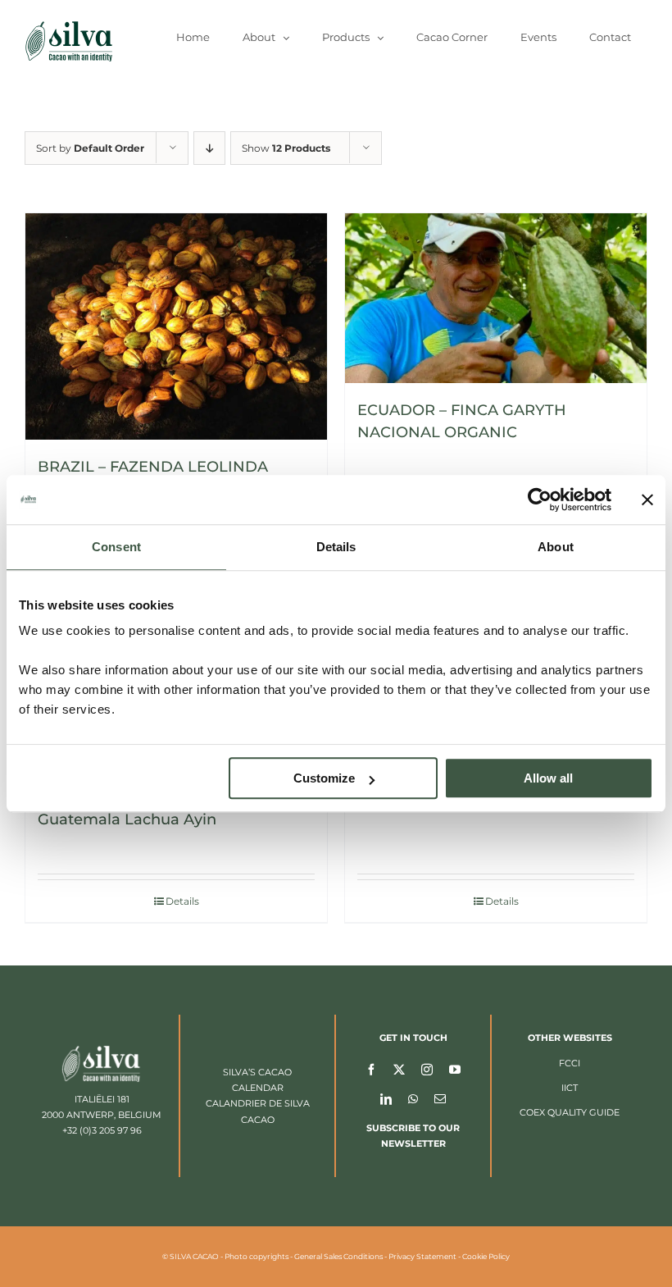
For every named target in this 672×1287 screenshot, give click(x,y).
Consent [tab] (116, 547)
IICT (569, 1087)
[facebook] (371, 1068)
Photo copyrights (256, 1256)
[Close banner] (647, 499)
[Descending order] (209, 148)
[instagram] (427, 1068)
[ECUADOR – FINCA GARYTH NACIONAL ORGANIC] (496, 298)
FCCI (569, 1063)
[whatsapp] (413, 1098)
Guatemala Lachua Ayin (127, 819)
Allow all (548, 778)
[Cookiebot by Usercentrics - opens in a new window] (539, 499)
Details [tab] (336, 547)
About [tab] (556, 547)
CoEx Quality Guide (570, 1112)
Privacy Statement (422, 1256)
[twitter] (399, 1068)
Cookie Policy (486, 1256)
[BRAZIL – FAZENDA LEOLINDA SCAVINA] (176, 326)
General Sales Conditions (338, 1256)
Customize (324, 778)
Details (182, 901)
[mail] (440, 1098)
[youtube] (455, 1068)
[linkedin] (386, 1098)
